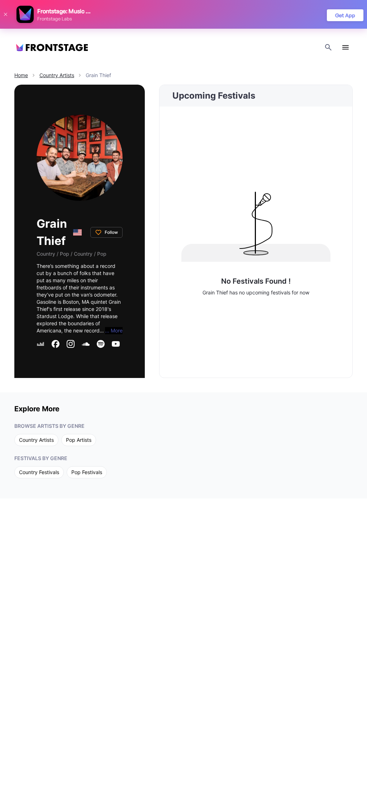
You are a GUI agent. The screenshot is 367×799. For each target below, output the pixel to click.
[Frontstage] (52, 47)
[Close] (5, 14)
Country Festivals (39, 472)
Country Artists (56, 75)
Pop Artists (78, 440)
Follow (111, 232)
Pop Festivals (86, 472)
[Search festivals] (328, 47)
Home (21, 75)
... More (114, 330)
